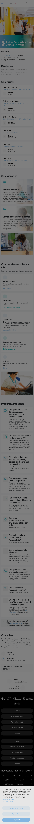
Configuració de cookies (16, 808)
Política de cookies (8, 801)
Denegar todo (16, 814)
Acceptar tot (16, 820)
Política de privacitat (8, 799)
